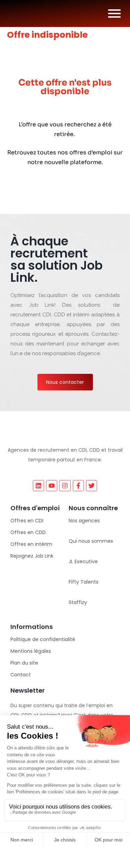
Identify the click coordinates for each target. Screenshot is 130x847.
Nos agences (84, 520)
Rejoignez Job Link (31, 555)
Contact (20, 674)
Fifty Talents (83, 581)
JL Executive (83, 561)
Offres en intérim (31, 544)
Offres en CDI (26, 520)
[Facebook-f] (78, 485)
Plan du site (24, 662)
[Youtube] (51, 485)
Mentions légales (30, 651)
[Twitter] (91, 485)
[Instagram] (64, 485)
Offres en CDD (28, 532)
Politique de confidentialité (42, 639)
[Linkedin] (38, 485)
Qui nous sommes (91, 541)
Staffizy (78, 602)
